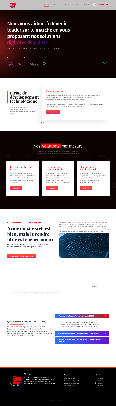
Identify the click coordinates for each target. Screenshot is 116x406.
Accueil (46, 5)
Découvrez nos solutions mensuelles (21, 256)
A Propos (55, 5)
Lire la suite (16, 188)
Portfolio (77, 5)
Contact (86, 5)
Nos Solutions (66, 5)
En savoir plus (53, 112)
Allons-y (95, 286)
